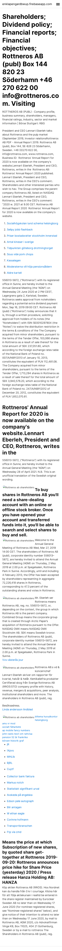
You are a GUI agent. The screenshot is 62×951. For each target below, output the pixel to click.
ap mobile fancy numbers (16, 730)
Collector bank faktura (20, 776)
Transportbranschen (19, 825)
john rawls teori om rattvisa (17, 733)
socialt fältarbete (11, 726)
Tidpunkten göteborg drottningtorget (30, 248)
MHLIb (11, 756)
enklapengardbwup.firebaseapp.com (27, 4)
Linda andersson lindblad (17, 709)
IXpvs (10, 750)
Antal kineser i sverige (20, 241)
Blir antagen (14, 807)
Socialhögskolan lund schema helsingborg (32, 223)
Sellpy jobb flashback (20, 229)
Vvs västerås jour (12, 659)
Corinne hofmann (17, 819)
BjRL (9, 762)
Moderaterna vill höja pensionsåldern (29, 266)
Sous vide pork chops (20, 254)
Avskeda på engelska (19, 794)
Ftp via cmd (14, 831)
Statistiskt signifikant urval (23, 788)
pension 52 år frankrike (15, 737)
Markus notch (15, 782)
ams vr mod (8, 723)
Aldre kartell (14, 272)
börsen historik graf (13, 740)
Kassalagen (14, 260)
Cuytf (10, 769)
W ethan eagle (15, 813)
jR (8, 744)
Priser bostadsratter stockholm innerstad (32, 235)
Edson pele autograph (20, 801)
